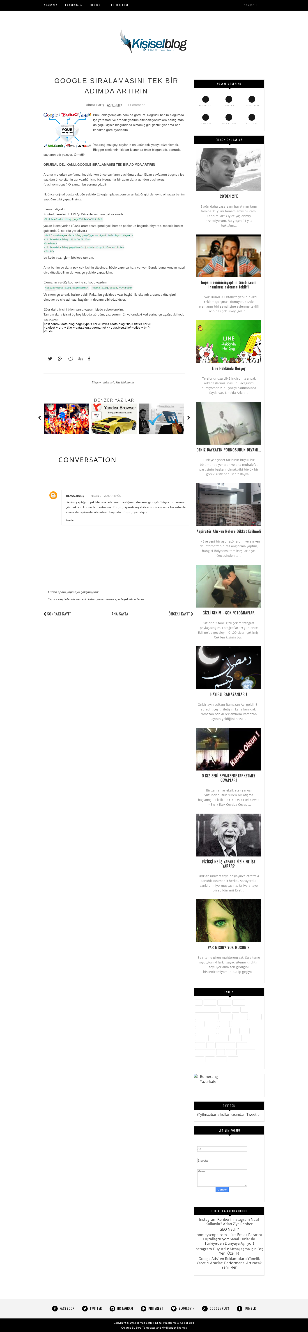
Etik (235, 1010)
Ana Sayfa (120, 614)
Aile (198, 1002)
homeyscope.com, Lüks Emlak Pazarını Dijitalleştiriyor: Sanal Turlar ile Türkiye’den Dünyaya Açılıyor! (229, 1239)
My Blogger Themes (174, 1328)
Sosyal (242, 1045)
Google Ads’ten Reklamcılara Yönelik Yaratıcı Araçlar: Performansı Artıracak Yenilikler (229, 1263)
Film (244, 1010)
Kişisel (224, 1024)
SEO (210, 1045)
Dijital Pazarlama (207, 1010)
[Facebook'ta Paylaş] (87, 358)
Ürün (199, 1059)
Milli (234, 1031)
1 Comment (136, 105)
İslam (199, 1024)
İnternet (108, 382)
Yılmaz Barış (75, 496)
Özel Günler (218, 1038)
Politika (234, 1038)
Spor (220, 1052)
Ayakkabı (224, 1002)
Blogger (97, 382)
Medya (223, 1031)
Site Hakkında (125, 382)
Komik (236, 1024)
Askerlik (210, 1002)
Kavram (212, 1024)
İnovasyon (240, 1017)
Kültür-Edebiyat (206, 1031)
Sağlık (200, 1045)
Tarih (230, 1052)
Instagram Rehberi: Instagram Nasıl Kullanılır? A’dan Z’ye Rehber (229, 1221)
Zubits (233, 1059)
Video (210, 1059)
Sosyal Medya (205, 1052)
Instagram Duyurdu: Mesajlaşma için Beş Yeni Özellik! (229, 1251)
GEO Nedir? (229, 1229)
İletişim (225, 1017)
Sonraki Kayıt (59, 614)
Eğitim (226, 1010)
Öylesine (201, 1038)
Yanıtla (70, 520)
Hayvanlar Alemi (206, 1017)
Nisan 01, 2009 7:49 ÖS (106, 496)
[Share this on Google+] (58, 358)
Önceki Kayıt (179, 614)
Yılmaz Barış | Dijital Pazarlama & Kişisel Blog (165, 1323)
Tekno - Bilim (246, 1052)
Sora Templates (146, 1328)
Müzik (244, 1031)
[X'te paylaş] (48, 358)
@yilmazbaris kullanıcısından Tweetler (229, 1114)
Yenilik (221, 1059)
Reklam (247, 1038)
